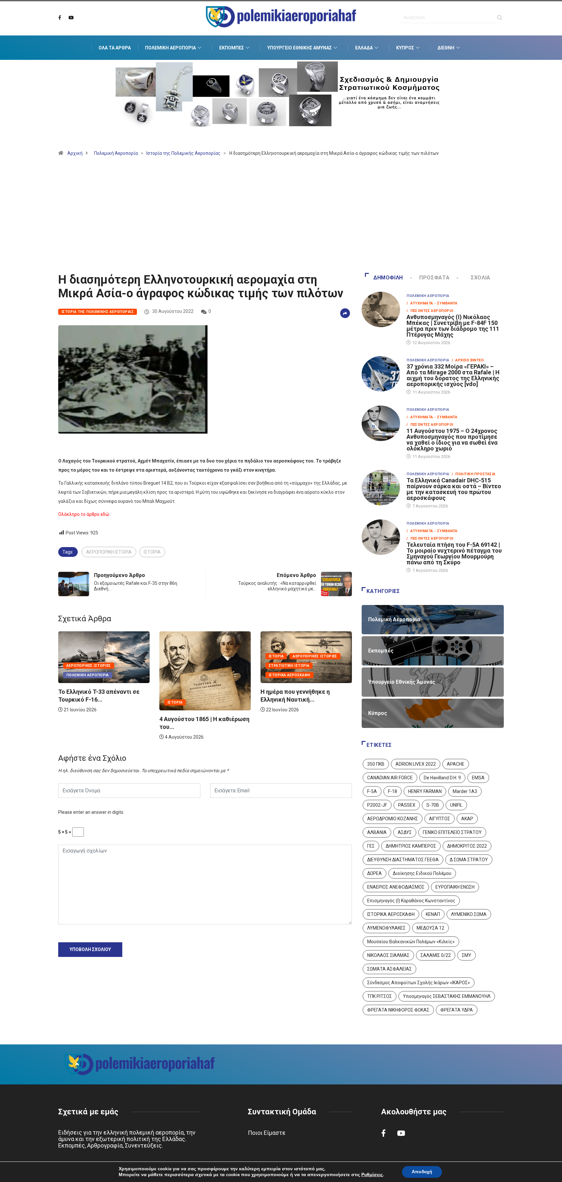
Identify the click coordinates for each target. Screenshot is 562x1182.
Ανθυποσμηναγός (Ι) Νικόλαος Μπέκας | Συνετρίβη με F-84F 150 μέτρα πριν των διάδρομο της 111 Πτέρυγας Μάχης (453, 326)
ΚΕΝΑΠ (433, 914)
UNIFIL (456, 805)
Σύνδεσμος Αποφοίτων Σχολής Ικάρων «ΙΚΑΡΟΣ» (418, 982)
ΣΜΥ (466, 955)
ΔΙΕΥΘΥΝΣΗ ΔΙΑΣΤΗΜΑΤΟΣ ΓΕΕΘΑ (403, 859)
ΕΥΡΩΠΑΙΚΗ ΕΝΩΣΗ (455, 887)
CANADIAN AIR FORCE (390, 777)
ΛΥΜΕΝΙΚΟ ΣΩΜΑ (469, 914)
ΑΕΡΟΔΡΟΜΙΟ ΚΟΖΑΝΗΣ (392, 818)
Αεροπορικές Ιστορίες (214, 656)
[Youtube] (71, 17)
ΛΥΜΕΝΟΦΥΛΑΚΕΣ (386, 928)
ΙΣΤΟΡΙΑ (152, 552)
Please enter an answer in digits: (91, 812)
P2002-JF (377, 805)
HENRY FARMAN (425, 791)
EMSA (478, 777)
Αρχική (75, 153)
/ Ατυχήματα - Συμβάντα (432, 303)
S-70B (432, 805)
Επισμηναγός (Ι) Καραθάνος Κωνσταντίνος (411, 900)
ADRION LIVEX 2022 (415, 764)
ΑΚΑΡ (467, 818)
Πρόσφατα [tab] (434, 278)
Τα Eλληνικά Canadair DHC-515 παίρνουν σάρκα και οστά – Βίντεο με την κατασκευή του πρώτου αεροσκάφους (454, 489)
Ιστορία (73, 702)
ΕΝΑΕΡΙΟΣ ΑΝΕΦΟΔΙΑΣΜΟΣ (395, 887)
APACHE (455, 764)
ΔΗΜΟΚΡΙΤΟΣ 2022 (467, 846)
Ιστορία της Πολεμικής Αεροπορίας (183, 153)
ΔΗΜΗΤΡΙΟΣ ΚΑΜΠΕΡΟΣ (411, 846)
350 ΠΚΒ (375, 764)
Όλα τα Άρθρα (115, 47)
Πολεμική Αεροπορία (170, 47)
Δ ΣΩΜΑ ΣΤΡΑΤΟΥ (469, 859)
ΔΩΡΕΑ (374, 873)
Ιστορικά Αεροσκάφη (188, 675)
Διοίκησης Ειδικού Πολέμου (422, 873)
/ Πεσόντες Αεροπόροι (430, 311)
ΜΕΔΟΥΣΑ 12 (430, 928)
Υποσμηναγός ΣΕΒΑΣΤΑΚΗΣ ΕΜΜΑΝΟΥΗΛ (446, 996)
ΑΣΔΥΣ (405, 832)
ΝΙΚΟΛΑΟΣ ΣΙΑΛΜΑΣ (388, 955)
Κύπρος (405, 47)
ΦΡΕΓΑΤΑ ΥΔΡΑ (456, 1010)
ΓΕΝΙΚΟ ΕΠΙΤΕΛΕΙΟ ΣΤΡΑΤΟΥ (452, 832)
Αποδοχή (422, 1172)
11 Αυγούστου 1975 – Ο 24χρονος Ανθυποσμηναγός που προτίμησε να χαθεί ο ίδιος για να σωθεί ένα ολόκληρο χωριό (452, 439)
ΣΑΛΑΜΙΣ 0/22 (436, 955)
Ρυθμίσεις (372, 1175)
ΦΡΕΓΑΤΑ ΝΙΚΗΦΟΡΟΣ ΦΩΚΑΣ (398, 1010)
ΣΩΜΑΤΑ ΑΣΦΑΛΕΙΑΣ (389, 969)
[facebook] (59, 17)
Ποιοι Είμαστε (267, 1132)
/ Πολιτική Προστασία (473, 474)
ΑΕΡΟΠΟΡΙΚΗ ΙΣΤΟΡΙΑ (109, 552)
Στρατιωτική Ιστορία (187, 666)
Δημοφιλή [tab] (388, 278)
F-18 (392, 791)
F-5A (372, 791)
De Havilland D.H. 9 (442, 777)
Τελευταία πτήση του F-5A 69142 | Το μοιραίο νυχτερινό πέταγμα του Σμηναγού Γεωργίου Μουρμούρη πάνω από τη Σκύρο (454, 553)
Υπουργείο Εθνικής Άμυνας (299, 47)
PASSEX (406, 805)
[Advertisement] (281, 217)
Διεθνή (445, 47)
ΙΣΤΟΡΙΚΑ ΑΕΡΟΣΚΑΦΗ (391, 914)
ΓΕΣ (371, 846)
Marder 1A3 (465, 791)
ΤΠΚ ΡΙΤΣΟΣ (379, 996)
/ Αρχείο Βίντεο (468, 360)
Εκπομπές (231, 47)
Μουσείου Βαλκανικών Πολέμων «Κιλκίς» (411, 941)
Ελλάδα (364, 47)
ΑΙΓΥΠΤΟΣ (439, 818)
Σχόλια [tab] (480, 278)
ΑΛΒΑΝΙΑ (377, 832)
